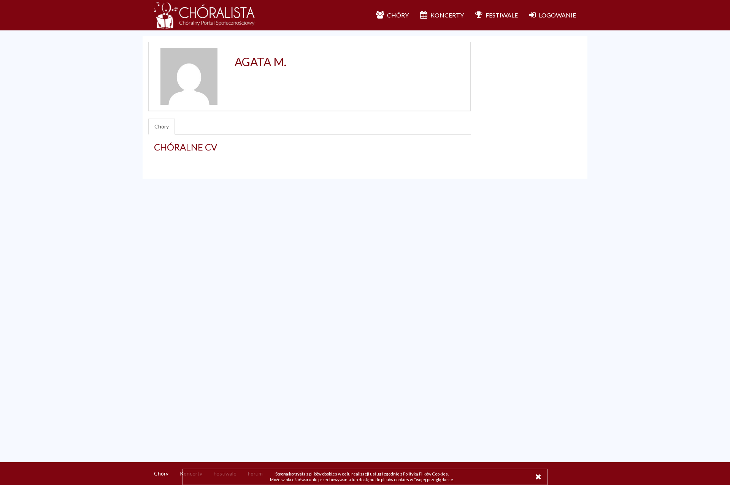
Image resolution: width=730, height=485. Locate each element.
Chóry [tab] (161, 126)
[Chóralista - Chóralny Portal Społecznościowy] (204, 15)
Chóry (161, 473)
